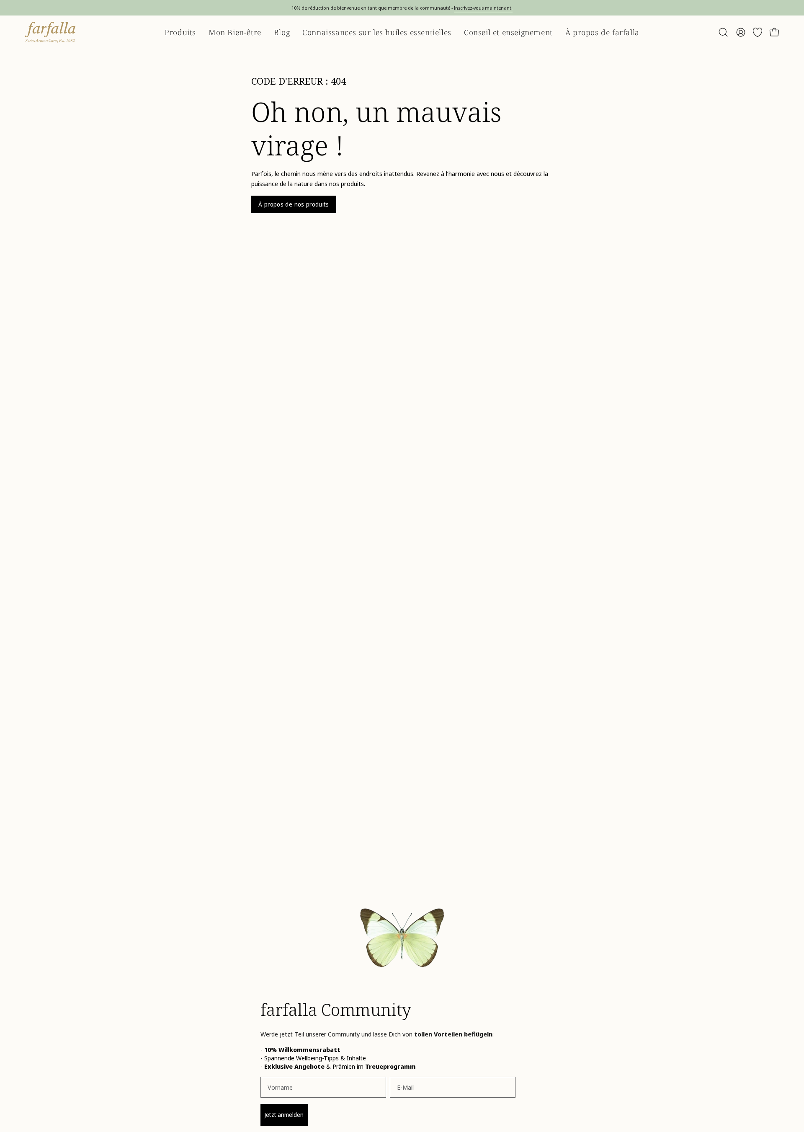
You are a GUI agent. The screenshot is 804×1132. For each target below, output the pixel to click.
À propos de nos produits (293, 204)
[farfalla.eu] (50, 32)
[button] (723, 32)
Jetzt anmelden (284, 1115)
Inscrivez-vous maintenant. (483, 8)
